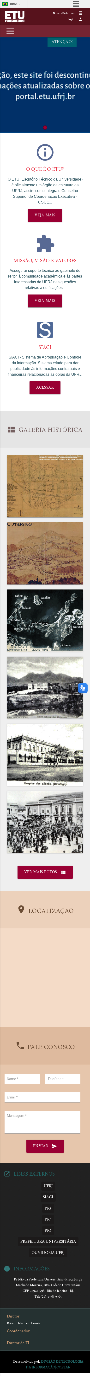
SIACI (48, 1197)
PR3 (48, 1208)
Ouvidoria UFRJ (48, 1253)
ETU (15, 16)
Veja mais (45, 215)
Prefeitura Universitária (48, 1241)
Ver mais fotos (45, 872)
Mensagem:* (17, 1116)
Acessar (45, 387)
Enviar (45, 1146)
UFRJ (48, 1186)
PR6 (48, 1230)
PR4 (48, 1219)
